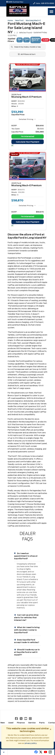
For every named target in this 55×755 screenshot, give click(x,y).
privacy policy (31, 743)
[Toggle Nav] (51, 11)
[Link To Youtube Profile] (45, 753)
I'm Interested (27, 136)
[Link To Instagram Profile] (30, 718)
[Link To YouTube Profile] (26, 718)
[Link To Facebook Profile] (16, 718)
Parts (42, 723)
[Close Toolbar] (4, 752)
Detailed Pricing (26, 119)
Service (32, 723)
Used (10, 723)
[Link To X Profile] (21, 718)
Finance (21, 723)
